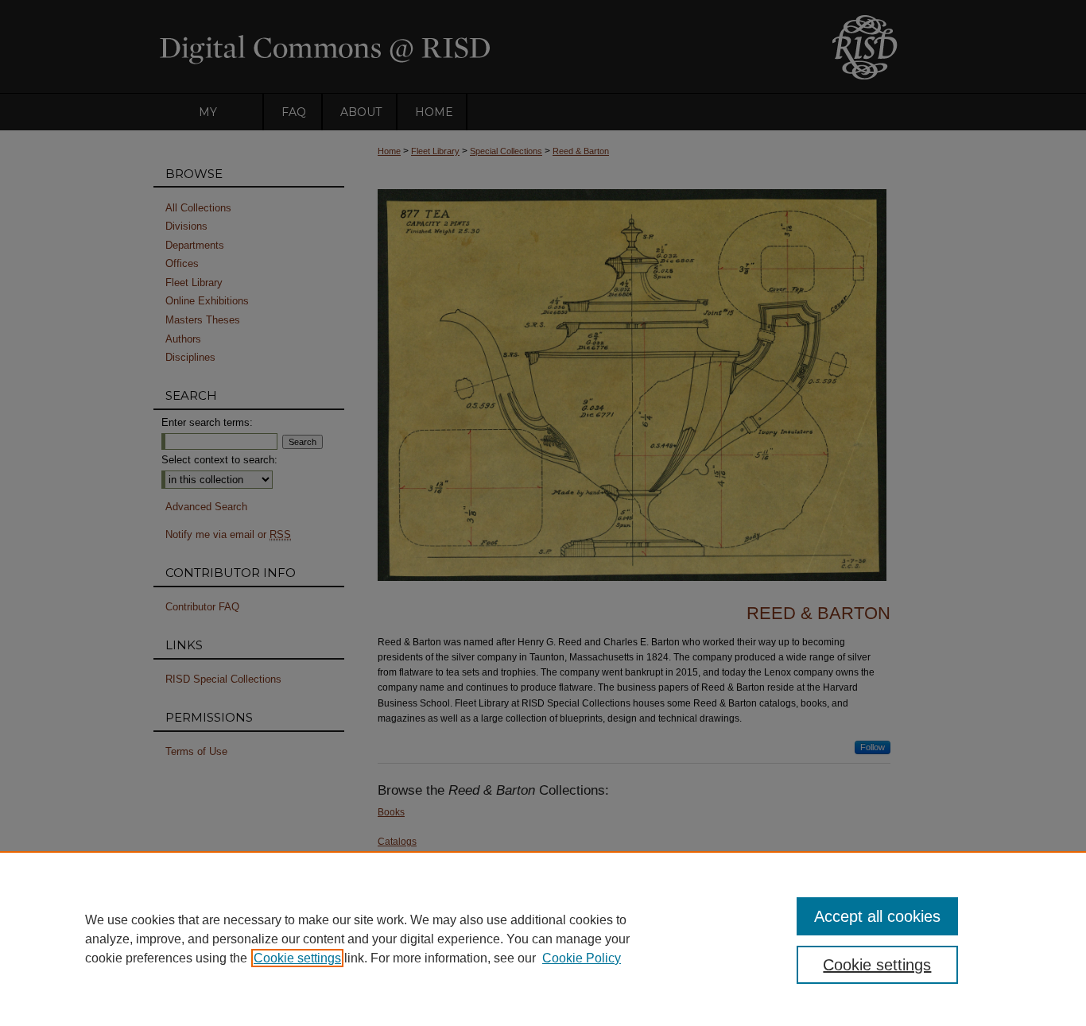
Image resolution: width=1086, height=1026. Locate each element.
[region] (543, 938)
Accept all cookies (877, 916)
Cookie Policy (581, 958)
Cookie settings (297, 958)
